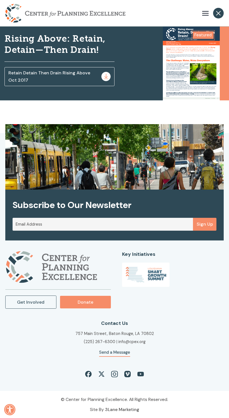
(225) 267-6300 (99, 341)
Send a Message (114, 352)
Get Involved (30, 302)
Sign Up (205, 224)
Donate (85, 302)
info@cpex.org (131, 341)
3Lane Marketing (122, 409)
